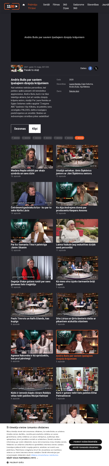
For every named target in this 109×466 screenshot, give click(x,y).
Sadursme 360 (78, 6)
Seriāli (46, 4)
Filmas (56, 4)
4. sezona (47, 138)
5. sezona (37, 138)
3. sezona (58, 138)
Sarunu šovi (74, 91)
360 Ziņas (66, 6)
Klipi (34, 128)
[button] (37, 457)
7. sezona (15, 138)
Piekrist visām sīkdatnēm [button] (85, 442)
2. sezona (69, 138)
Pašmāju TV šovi (32, 6)
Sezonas (20, 128)
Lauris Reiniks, (75, 84)
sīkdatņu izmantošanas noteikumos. (45, 455)
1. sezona (79, 138)
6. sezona (26, 138)
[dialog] (54, 444)
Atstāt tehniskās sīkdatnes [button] (85, 447)
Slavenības (93, 4)
